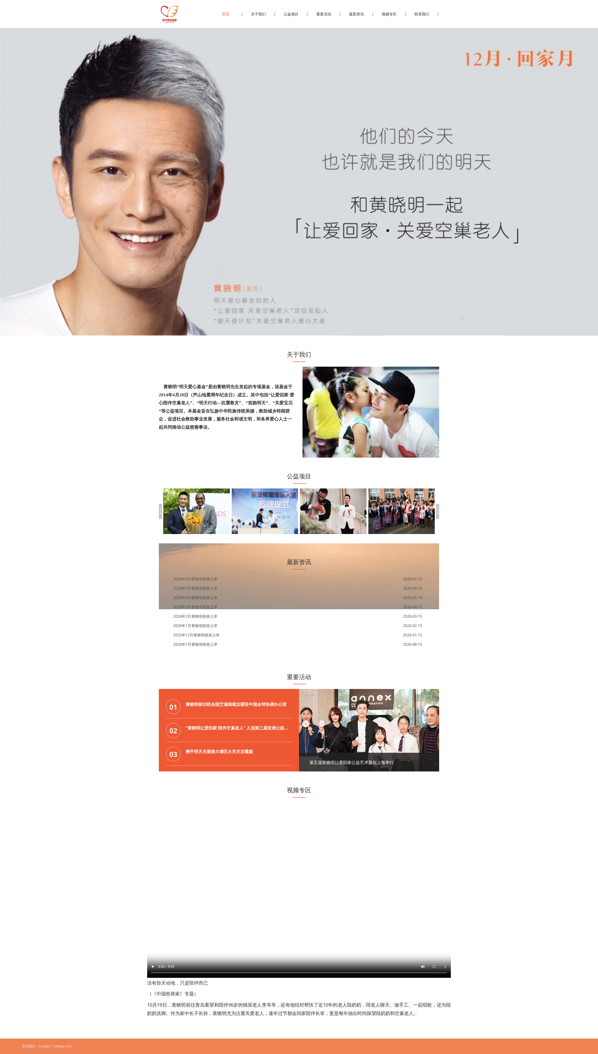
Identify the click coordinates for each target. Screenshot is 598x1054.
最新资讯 (356, 14)
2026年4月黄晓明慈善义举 (195, 588)
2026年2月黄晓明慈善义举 (195, 606)
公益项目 (291, 14)
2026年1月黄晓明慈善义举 (195, 616)
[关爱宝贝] (333, 511)
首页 (225, 14)
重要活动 (323, 14)
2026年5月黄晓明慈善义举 (195, 578)
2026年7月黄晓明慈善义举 (195, 635)
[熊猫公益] (196, 511)
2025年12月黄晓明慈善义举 (196, 625)
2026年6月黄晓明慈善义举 (195, 644)
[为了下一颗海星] (265, 511)
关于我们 (258, 14)
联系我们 (421, 14)
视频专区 (389, 14)
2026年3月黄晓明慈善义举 (195, 597)
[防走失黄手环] (401, 511)
